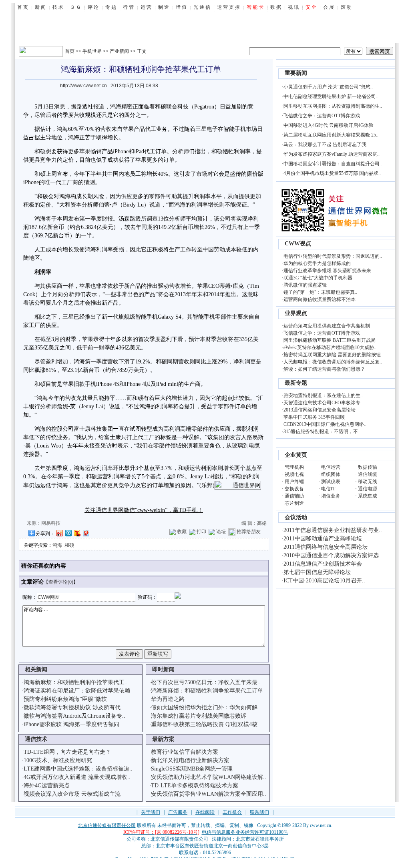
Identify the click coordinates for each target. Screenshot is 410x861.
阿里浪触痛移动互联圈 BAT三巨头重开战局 (329, 340)
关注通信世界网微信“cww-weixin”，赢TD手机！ (143, 510)
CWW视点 (298, 244)
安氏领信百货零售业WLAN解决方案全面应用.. (208, 794)
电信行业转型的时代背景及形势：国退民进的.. (332, 256)
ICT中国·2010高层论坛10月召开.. (324, 581)
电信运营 (330, 467)
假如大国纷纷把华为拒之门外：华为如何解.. (206, 707)
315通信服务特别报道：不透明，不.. (321, 431)
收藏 (182, 531)
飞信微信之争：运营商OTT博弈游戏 (321, 115)
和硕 (69, 545)
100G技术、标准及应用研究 (58, 760)
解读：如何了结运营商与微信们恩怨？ (324, 369)
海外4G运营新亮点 (47, 786)
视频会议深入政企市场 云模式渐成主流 (72, 794)
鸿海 (57, 545)
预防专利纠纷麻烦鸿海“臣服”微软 (65, 699)
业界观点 (296, 313)
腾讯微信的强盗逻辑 (305, 285)
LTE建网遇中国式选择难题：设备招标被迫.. (78, 769)
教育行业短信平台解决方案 (184, 752)
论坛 (221, 531)
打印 (201, 531)
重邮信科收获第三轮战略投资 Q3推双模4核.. (206, 724)
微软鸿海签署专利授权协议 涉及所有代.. (74, 707)
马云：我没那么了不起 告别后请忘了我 (324, 144)
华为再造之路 (168, 699)
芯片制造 (294, 503)
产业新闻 (119, 51)
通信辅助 (294, 496)
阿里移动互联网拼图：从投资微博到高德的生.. (332, 106)
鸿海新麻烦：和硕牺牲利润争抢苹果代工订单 (207, 691)
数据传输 (367, 467)
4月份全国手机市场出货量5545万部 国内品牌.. (332, 173)
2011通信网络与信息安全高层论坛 (325, 547)
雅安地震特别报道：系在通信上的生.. (323, 395)
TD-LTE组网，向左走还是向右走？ (67, 752)
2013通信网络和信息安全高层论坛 (319, 410)
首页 (69, 51)
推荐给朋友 (249, 531)
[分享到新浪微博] (59, 533)
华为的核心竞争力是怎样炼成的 (317, 263)
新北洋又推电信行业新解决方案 (190, 760)
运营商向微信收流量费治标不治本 (319, 299)
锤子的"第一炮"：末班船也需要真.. (320, 292)
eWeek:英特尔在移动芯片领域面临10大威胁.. (329, 347)
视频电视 (294, 474)
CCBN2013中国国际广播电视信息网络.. (324, 424)
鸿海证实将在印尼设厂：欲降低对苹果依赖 (77, 691)
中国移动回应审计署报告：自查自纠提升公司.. (332, 164)
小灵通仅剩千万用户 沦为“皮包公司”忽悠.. (328, 87)
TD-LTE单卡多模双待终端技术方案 (194, 786)
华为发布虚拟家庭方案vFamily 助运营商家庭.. (331, 154)
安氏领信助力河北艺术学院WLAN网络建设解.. (208, 777)
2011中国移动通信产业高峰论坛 (322, 539)
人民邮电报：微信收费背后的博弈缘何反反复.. (332, 362)
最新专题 (296, 383)
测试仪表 (330, 481)
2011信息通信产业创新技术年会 (322, 564)
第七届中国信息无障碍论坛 (317, 572)
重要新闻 (296, 73)
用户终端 (294, 481)
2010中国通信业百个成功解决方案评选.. (332, 555)
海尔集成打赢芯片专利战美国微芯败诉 (198, 716)
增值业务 (330, 496)
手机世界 (92, 51)
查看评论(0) (60, 582)
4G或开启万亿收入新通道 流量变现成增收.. (77, 777)
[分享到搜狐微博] (76, 533)
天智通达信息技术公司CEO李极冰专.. (323, 402)
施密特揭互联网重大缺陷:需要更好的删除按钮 (332, 354)
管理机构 (294, 467)
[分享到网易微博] (85, 533)
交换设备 (294, 489)
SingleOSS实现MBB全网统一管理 (192, 769)
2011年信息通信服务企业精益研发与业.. (332, 530)
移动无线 (367, 481)
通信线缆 (367, 474)
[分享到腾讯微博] (68, 533)
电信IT (328, 489)
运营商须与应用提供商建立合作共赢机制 (326, 326)
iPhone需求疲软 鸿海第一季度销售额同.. (73, 724)
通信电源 (367, 489)
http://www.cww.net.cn (83, 85)
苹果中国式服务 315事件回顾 (314, 417)
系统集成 (367, 496)
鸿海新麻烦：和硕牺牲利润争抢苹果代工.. (76, 682)
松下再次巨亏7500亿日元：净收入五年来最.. (206, 682)
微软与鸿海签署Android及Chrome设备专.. (74, 716)
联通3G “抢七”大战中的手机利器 (317, 278)
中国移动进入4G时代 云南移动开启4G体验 (328, 125)
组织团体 (330, 474)
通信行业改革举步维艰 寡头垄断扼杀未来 (327, 270)
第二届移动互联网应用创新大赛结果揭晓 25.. (330, 135)
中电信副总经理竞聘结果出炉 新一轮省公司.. (330, 96)
